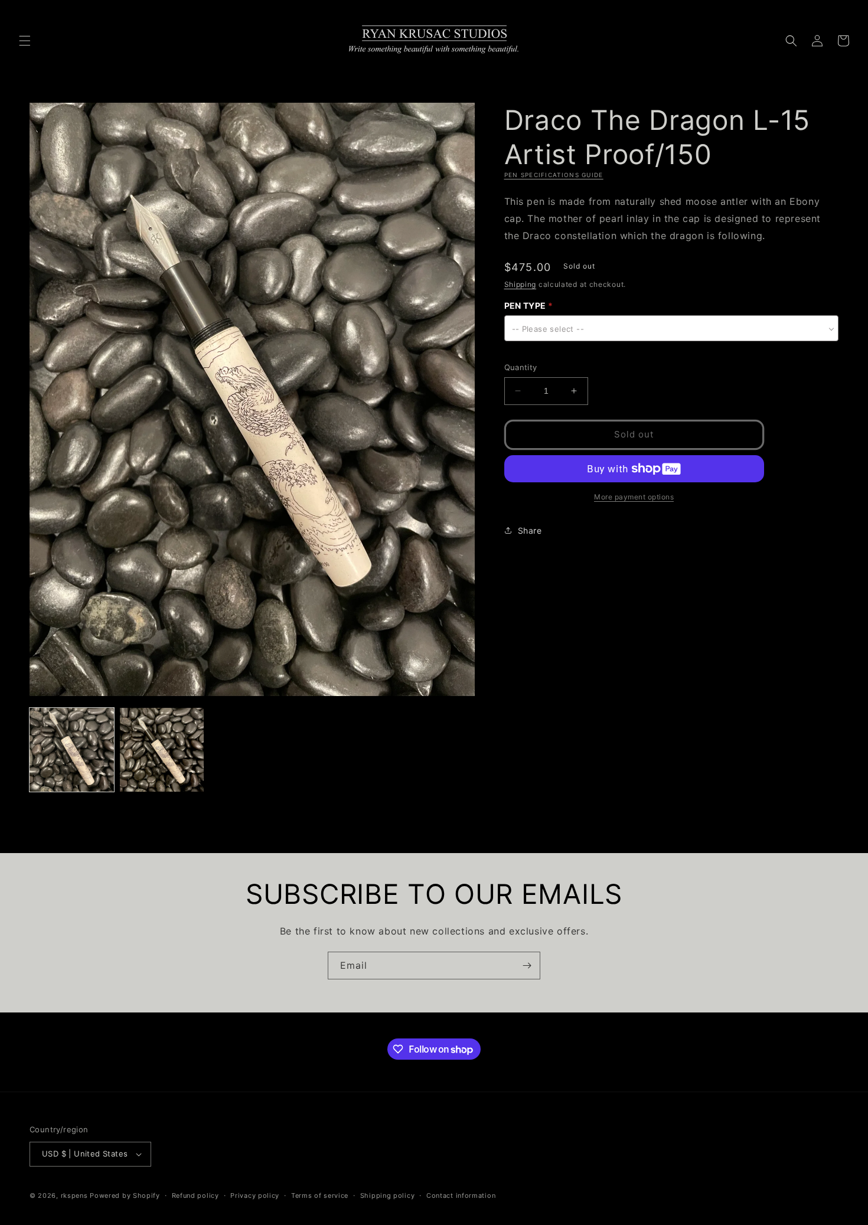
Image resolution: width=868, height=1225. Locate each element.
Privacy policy (254, 1195)
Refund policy (195, 1195)
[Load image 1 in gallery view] (72, 750)
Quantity (520, 367)
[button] (25, 41)
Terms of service (319, 1195)
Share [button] (530, 530)
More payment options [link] (634, 496)
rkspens (74, 1195)
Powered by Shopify (125, 1195)
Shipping (520, 283)
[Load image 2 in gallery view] (162, 750)
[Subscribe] (527, 965)
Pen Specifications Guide (553, 174)
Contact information (460, 1195)
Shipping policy (387, 1195)
